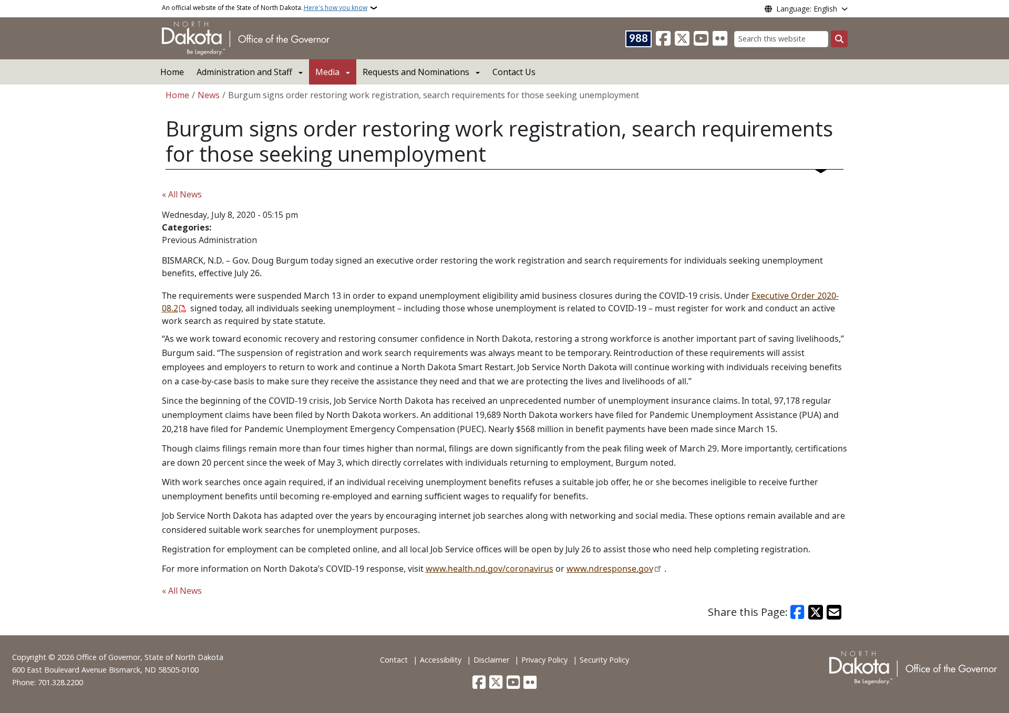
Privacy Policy (544, 660)
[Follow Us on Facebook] (663, 39)
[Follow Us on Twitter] (682, 39)
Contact (394, 660)
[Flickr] (720, 39)
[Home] (246, 37)
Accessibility (440, 660)
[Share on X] (815, 612)
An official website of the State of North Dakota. (264, 7)
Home (172, 72)
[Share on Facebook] (797, 612)
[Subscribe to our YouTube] (701, 39)
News (209, 95)
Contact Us (514, 72)
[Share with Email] (834, 612)
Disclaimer (491, 660)
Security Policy (604, 660)
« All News (182, 194)
